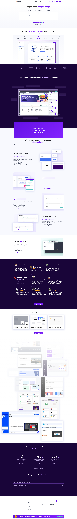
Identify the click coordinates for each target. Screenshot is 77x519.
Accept (60, 516)
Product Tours (29, 509)
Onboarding (36, 500)
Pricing (40, 1)
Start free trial (59, 1)
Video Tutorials (52, 504)
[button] (25, 1)
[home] (19, 1)
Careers (43, 500)
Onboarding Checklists (29, 500)
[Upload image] (20, 21)
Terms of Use (44, 501)
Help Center (51, 501)
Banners (29, 505)
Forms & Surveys (30, 506)
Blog (13, 500)
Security (43, 504)
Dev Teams (21, 501)
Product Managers (22, 500)
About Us (43, 505)
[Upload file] (19, 21)
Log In (49, 1)
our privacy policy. (47, 516)
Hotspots (29, 503)
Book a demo (53, 1)
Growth (36, 501)
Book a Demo (51, 500)
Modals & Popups (30, 502)
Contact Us (43, 507)
